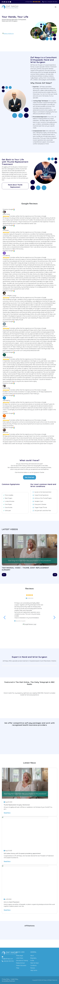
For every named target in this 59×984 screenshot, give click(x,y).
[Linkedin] (6, 2)
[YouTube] (10, 2)
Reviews (32, 968)
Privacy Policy (6, 979)
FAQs (17, 968)
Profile (32, 960)
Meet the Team (34, 963)
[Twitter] (4, 2)
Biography (33, 958)
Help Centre (33, 970)
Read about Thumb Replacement (15, 186)
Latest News (19, 958)
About (32, 955)
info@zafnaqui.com (7, 958)
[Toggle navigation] (55, 7)
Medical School (20, 963)
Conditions (33, 965)
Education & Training (22, 960)
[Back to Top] (55, 980)
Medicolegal (19, 955)
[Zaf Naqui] (10, 7)
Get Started (29, 477)
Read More (7, 813)
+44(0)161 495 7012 (8, 961)
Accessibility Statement (8, 981)
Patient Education (21, 965)
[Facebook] (2, 2)
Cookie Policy (14, 979)
